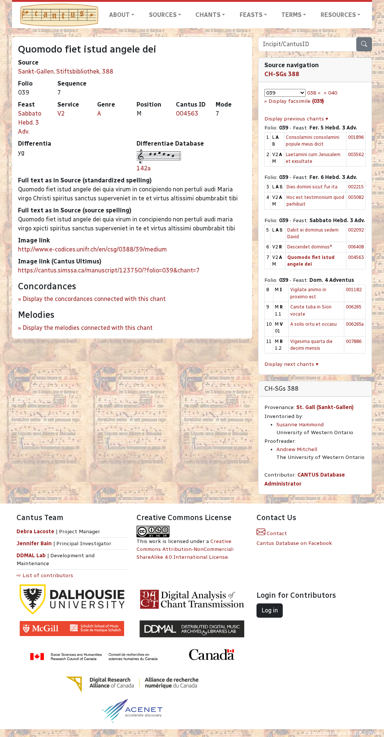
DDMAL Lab (31, 555)
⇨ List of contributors (44, 575)
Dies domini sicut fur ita (312, 187)
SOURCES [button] (163, 14)
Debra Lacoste (35, 531)
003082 (356, 197)
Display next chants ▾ (291, 364)
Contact (276, 533)
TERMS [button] (291, 14)
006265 (354, 307)
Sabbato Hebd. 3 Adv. (29, 122)
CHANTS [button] (207, 14)
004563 (187, 113)
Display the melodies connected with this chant (87, 327)
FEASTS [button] (251, 14)
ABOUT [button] (119, 14)
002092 (356, 230)
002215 (356, 187)
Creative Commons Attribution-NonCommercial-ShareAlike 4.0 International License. (185, 549)
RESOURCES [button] (338, 14)
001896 (356, 137)
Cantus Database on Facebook (294, 543)
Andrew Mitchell (296, 449)
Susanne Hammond (300, 424)
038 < (314, 93)
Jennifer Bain (34, 543)
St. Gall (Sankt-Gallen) (325, 407)
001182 (354, 289)
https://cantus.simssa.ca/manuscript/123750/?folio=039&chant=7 (109, 270)
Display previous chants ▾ (296, 119)
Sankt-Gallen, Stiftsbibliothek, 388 (65, 71)
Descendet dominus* (309, 247)
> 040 (330, 93)
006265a (355, 324)
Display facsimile (296, 101)
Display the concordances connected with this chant (94, 298)
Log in (269, 610)
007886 (354, 341)
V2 (61, 113)
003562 (356, 154)
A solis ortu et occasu (313, 324)
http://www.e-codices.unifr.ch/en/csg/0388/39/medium (92, 249)
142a (143, 168)
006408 (356, 247)
